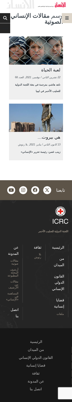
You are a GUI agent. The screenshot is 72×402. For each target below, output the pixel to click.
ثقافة (37, 247)
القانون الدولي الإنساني (58, 282)
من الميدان (59, 262)
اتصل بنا (15, 313)
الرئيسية (58, 247)
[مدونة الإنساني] (36, 4)
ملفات (60, 314)
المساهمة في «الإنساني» (12, 296)
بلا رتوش (37, 255)
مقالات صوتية (14, 262)
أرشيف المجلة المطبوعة (13, 272)
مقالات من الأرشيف (13, 284)
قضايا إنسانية (59, 303)
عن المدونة (13, 250)
